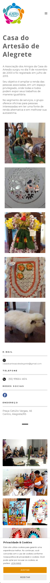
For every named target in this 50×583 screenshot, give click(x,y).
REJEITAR (25, 577)
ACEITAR (25, 570)
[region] (25, 560)
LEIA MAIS (16, 563)
